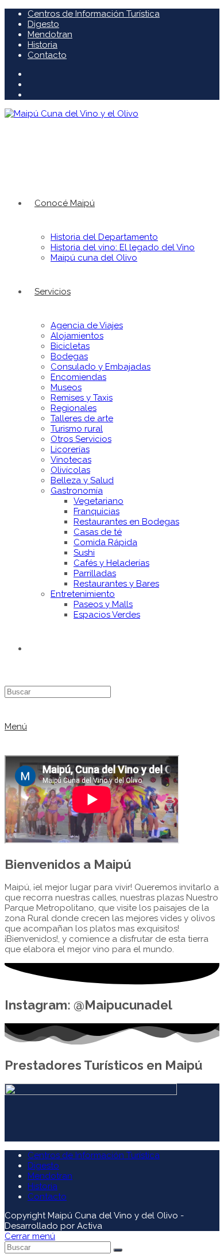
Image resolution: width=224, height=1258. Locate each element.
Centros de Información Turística (94, 14)
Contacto (47, 55)
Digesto (43, 24)
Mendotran (50, 34)
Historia (42, 45)
